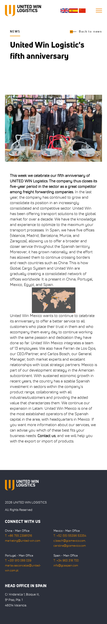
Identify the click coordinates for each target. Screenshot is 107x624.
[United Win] (23, 10)
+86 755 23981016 (20, 535)
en (64, 10)
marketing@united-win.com (22, 540)
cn (82, 10)
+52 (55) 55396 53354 (71, 535)
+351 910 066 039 (19, 560)
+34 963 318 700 (67, 560)
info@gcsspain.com (66, 565)
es (73, 10)
